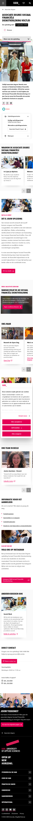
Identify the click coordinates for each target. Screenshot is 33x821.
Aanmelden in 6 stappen (11, 518)
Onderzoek (6, 790)
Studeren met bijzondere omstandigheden (17, 526)
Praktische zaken (8, 784)
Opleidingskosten (9, 522)
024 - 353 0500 (8, 680)
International (7, 802)
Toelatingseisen (8, 514)
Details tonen (23, 416)
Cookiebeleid (6, 813)
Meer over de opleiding (12, 39)
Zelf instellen (15, 428)
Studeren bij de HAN (9, 772)
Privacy (22, 813)
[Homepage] (16, 3)
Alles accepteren (16, 422)
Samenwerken (7, 796)
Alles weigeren (16, 434)
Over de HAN (6, 778)
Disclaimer (15, 813)
